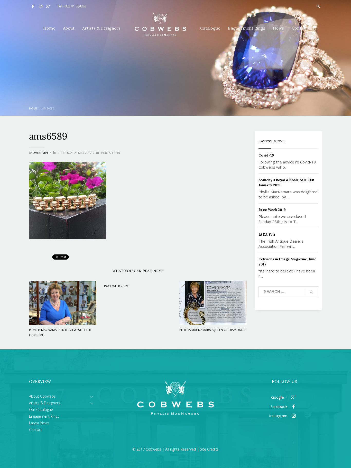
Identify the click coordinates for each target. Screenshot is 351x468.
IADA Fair (266, 234)
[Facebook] (33, 6)
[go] (311, 292)
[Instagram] (40, 6)
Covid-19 (266, 155)
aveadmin (41, 153)
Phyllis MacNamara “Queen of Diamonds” (212, 330)
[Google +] (48, 6)
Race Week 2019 (116, 286)
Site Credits (209, 449)
